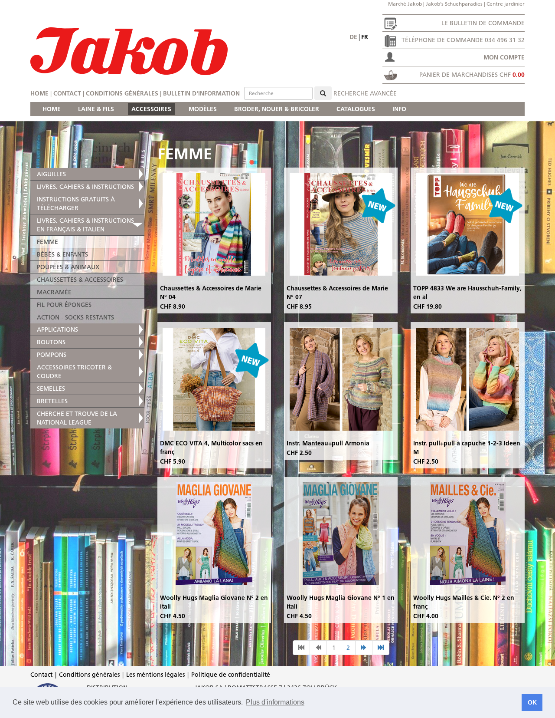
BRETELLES (52, 401)
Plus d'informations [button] (275, 702)
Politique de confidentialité (230, 674)
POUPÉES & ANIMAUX (68, 267)
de (353, 37)
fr (364, 37)
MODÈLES (203, 109)
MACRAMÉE (54, 292)
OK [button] (532, 702)
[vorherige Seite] (318, 647)
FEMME (47, 242)
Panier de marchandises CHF (472, 75)
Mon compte (504, 57)
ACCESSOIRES (151, 109)
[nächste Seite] (363, 647)
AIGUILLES (51, 174)
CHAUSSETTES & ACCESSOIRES (80, 279)
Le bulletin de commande (483, 23)
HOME (51, 109)
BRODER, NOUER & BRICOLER (276, 109)
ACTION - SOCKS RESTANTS (75, 317)
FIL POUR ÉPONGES (64, 305)
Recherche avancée (365, 93)
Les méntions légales (155, 674)
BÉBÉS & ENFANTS (62, 254)
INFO (399, 109)
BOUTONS (51, 342)
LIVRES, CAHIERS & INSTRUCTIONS (85, 187)
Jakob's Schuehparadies (454, 3)
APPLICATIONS (57, 329)
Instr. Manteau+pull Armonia (328, 443)
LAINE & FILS (96, 109)
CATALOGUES (355, 109)
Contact (67, 93)
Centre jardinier (505, 3)
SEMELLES (51, 388)
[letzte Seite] (380, 647)
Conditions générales (122, 93)
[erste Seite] (301, 647)
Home (39, 93)
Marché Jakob (405, 3)
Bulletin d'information (201, 93)
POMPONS (51, 355)
